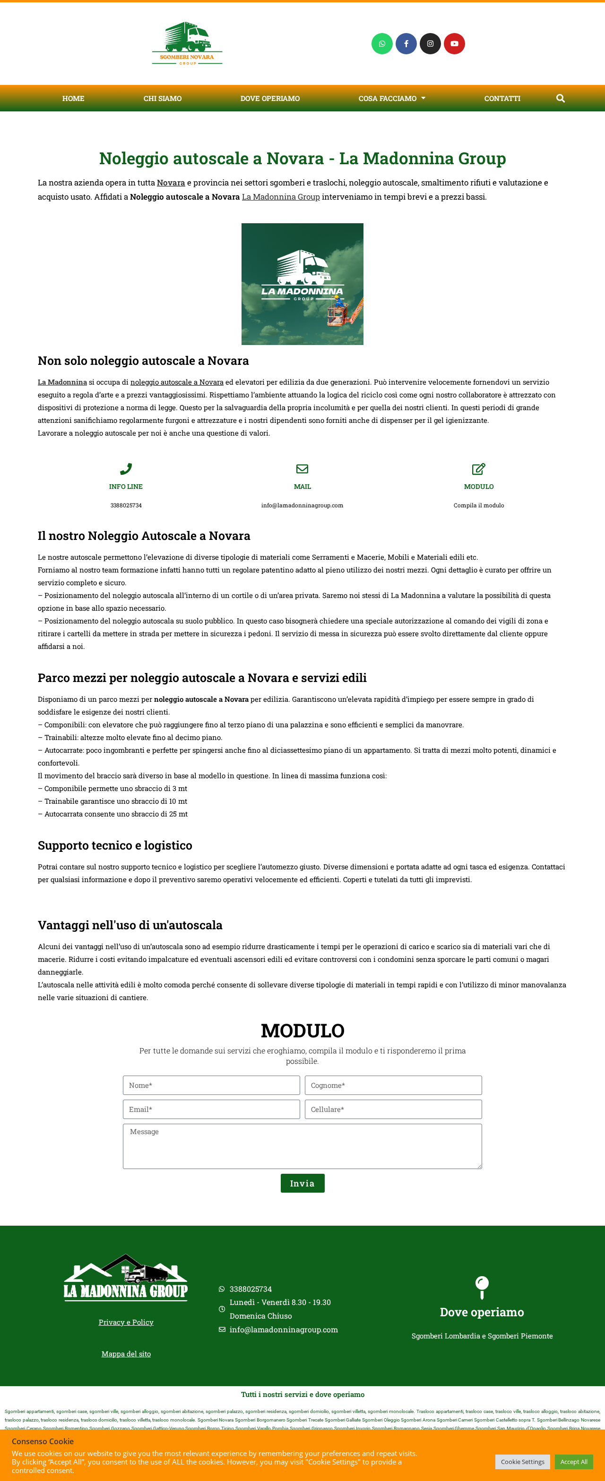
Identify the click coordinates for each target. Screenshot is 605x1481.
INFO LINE (126, 486)
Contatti (502, 98)
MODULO (479, 486)
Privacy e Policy (126, 1322)
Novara (171, 182)
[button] (560, 98)
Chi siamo (163, 98)
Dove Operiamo (270, 98)
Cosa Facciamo (387, 98)
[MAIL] (302, 469)
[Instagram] (430, 43)
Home (73, 98)
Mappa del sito (126, 1353)
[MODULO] (479, 469)
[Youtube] (454, 43)
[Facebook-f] (406, 43)
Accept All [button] (574, 1461)
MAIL (302, 486)
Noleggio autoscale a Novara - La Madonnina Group (302, 157)
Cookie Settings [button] (522, 1461)
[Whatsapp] (382, 43)
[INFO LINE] (126, 469)
